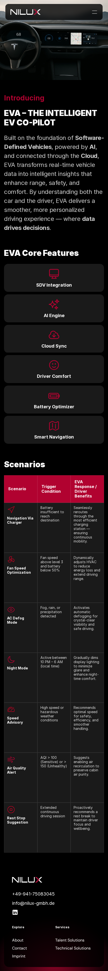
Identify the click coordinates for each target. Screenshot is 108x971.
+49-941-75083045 (33, 894)
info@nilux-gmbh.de (33, 903)
